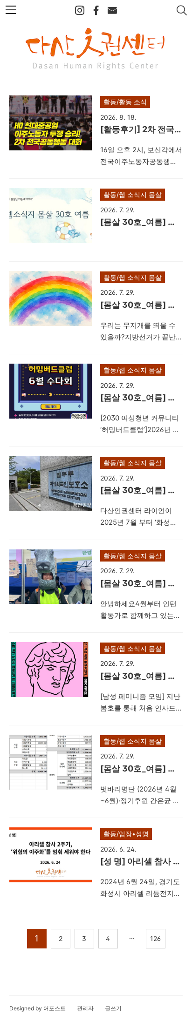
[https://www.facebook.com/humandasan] (96, 10)
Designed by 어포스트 (37, 1008)
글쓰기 (113, 1008)
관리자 (85, 1008)
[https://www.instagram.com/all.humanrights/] (80, 10)
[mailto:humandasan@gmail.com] (112, 10)
